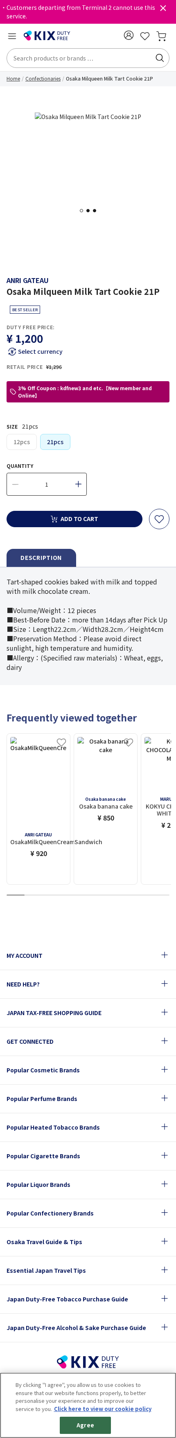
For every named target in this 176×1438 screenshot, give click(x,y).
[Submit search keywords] (160, 58)
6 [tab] (106, 895)
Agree (85, 1425)
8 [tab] (142, 895)
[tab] (41, 558)
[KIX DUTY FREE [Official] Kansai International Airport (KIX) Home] (47, 36)
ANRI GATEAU (28, 280)
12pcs (22, 442)
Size (22, 426)
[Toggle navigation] (12, 36)
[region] (88, 1405)
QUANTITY (20, 465)
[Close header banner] (162, 9)
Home (13, 78)
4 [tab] (70, 895)
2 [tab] (90, 210)
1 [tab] (84, 210)
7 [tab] (124, 895)
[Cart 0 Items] (161, 36)
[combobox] (88, 58)
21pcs (55, 442)
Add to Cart (79, 519)
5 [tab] (88, 895)
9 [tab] (160, 895)
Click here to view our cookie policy (102, 1409)
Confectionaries (43, 78)
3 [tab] (97, 210)
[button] (128, 35)
